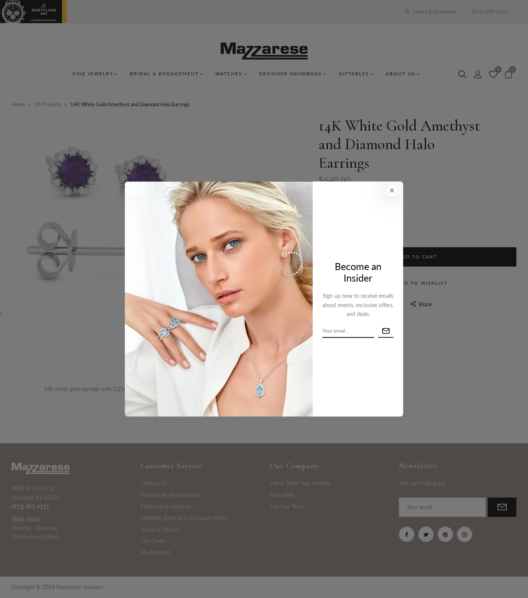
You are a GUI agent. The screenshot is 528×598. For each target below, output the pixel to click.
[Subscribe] (385, 331)
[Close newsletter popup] (392, 190)
